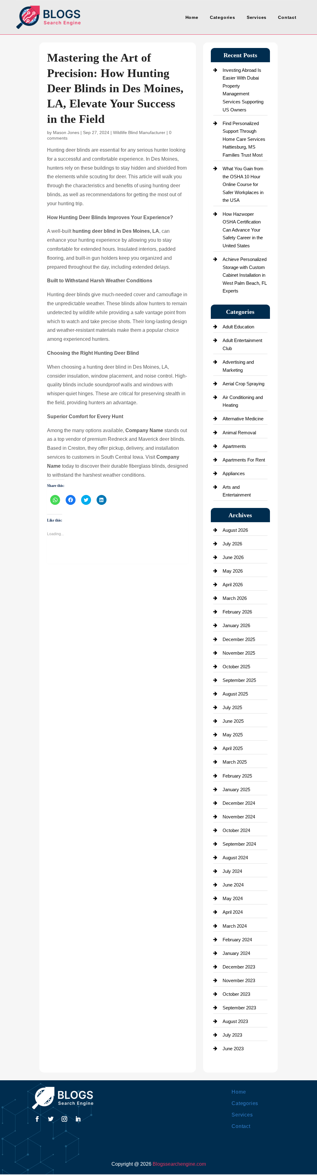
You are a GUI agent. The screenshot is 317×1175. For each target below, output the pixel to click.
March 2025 (235, 762)
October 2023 (236, 994)
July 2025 (232, 707)
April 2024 (233, 912)
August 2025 (235, 693)
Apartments (234, 446)
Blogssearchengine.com (179, 1164)
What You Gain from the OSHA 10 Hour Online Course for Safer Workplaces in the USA (243, 184)
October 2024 (236, 830)
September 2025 (239, 680)
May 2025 (233, 734)
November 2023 (239, 980)
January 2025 (236, 789)
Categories (222, 17)
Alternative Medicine (243, 418)
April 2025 (233, 748)
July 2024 (232, 871)
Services (257, 17)
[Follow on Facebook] (37, 1119)
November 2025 (239, 653)
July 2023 (232, 1035)
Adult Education (238, 326)
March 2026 (235, 598)
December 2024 (239, 803)
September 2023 (239, 1007)
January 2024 (236, 953)
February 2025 (237, 775)
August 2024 (235, 857)
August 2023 (235, 1021)
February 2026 (237, 611)
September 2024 (239, 844)
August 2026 (235, 530)
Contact (287, 17)
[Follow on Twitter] (50, 1119)
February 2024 (237, 939)
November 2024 (239, 816)
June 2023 (233, 1048)
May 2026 (233, 571)
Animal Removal (239, 432)
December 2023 (239, 966)
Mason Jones (66, 132)
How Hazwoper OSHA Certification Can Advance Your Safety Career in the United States (243, 229)
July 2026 (232, 543)
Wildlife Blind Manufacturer (139, 132)
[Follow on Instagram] (64, 1119)
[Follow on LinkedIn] (78, 1119)
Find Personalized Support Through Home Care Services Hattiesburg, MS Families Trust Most (244, 139)
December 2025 (239, 639)
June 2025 (233, 721)
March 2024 (235, 926)
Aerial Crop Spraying (243, 383)
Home (191, 17)
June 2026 (233, 557)
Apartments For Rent (244, 459)
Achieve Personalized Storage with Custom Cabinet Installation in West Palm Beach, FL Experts (245, 275)
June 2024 (233, 884)
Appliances (234, 473)
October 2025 (236, 666)
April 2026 (233, 584)
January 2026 (236, 625)
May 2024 (233, 898)
